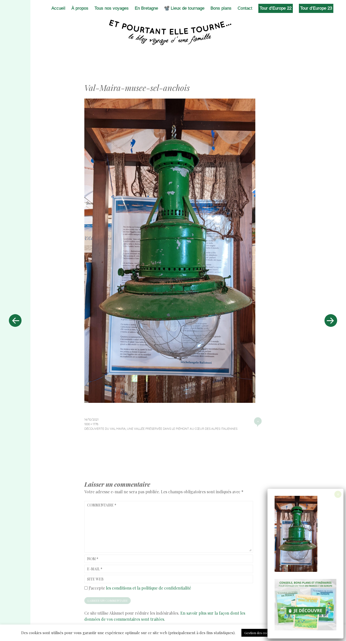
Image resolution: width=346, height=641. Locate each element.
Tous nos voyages (111, 8)
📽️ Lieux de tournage (184, 8)
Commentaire (101, 505)
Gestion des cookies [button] (259, 633)
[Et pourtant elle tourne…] (173, 32)
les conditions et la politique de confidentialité (148, 588)
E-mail (94, 569)
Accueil (58, 8)
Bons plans (221, 8)
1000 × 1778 (91, 424)
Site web (95, 579)
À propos (79, 8)
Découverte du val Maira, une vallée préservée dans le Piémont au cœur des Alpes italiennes (160, 428)
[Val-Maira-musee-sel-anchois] (169, 401)
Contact (245, 8)
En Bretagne (146, 8)
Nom (92, 558)
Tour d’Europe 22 (276, 8)
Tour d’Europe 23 (316, 8)
